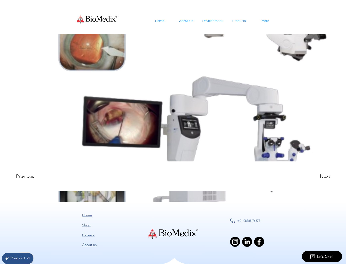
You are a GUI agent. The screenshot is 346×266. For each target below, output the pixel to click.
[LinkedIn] (247, 242)
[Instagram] (235, 242)
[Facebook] (259, 242)
